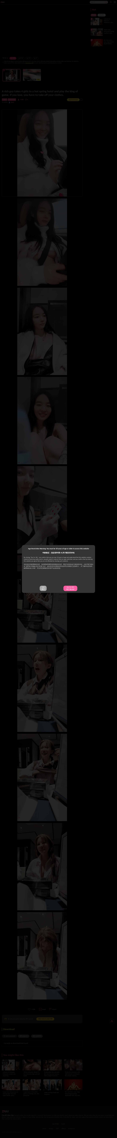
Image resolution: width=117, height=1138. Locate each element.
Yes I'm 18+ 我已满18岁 (70, 588)
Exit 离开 (43, 588)
